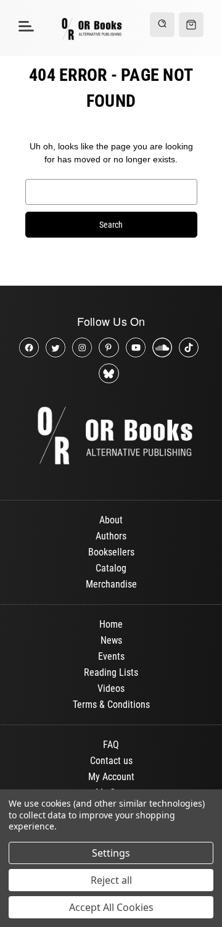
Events (111, 656)
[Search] (162, 24)
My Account (111, 777)
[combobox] (111, 192)
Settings (111, 853)
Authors (111, 536)
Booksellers (111, 552)
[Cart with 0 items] (191, 24)
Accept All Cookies (111, 907)
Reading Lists (111, 672)
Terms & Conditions (111, 704)
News (111, 640)
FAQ (111, 744)
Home (111, 624)
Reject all (111, 880)
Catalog (111, 568)
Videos (111, 688)
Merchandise (111, 584)
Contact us (111, 761)
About (111, 520)
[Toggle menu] (24, 26)
